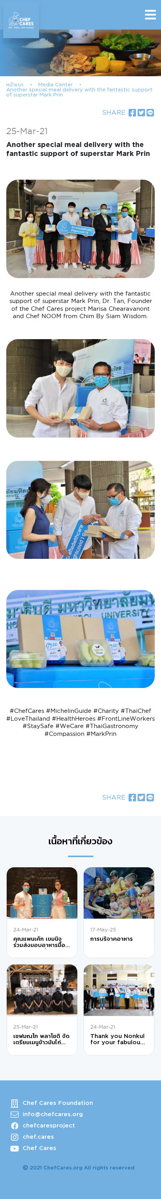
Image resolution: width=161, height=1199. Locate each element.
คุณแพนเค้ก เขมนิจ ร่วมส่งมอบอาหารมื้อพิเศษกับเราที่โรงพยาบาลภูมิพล (39, 942)
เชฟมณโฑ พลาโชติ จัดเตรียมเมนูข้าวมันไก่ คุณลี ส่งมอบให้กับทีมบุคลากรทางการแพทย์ (41, 1040)
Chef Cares (39, 1148)
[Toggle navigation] (150, 15)
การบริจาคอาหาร (111, 939)
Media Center (55, 85)
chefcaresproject (49, 1125)
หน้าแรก (14, 85)
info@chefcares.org (53, 1114)
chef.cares (38, 1136)
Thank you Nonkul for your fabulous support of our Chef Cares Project (117, 1040)
